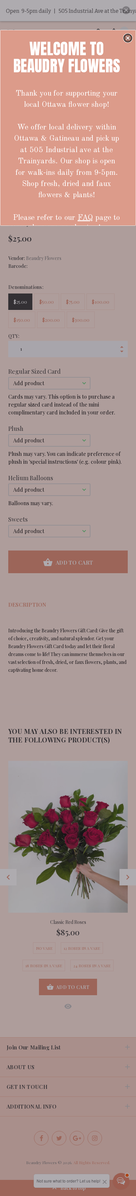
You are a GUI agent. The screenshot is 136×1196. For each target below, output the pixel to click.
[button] (128, 38)
